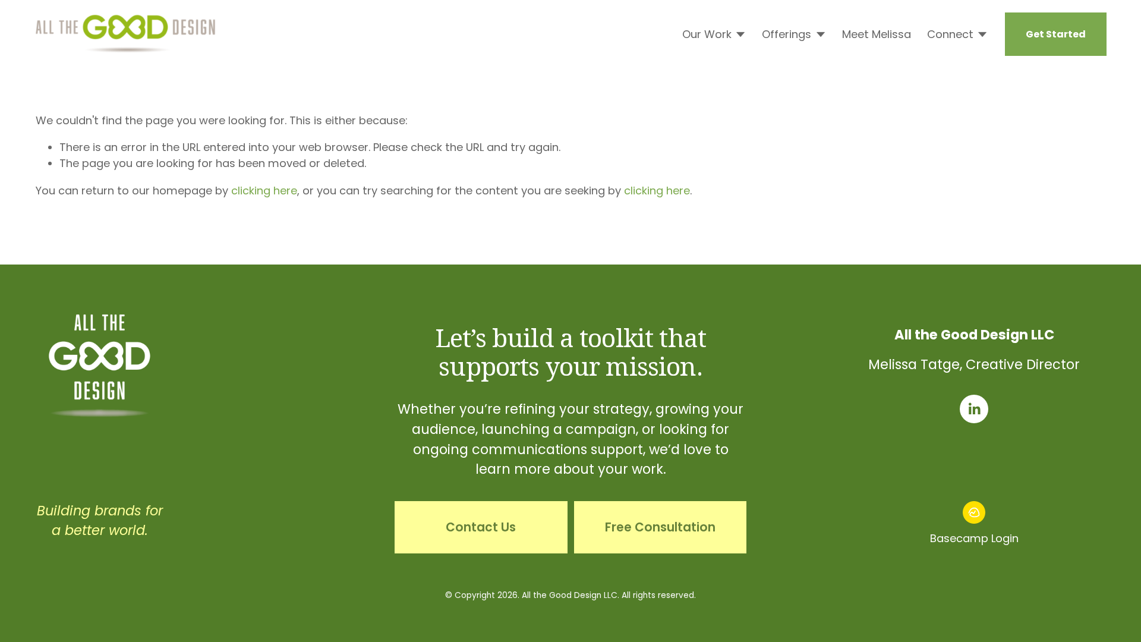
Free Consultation (660, 527)
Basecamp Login (974, 538)
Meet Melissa (876, 34)
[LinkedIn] (974, 409)
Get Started (1056, 34)
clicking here (264, 190)
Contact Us (481, 527)
